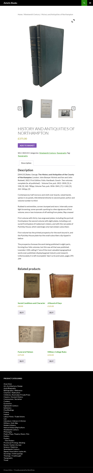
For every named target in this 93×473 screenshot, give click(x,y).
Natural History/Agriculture (14, 427)
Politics (6, 436)
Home (20, 14)
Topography (62, 153)
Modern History (10, 425)
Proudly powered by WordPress (24, 470)
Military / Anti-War (11, 423)
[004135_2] (46, 108)
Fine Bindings (9, 410)
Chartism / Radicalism (12, 393)
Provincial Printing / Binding (14, 443)
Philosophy (8, 432)
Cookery (7, 401)
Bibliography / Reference (13, 390)
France (6, 412)
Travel (6, 460)
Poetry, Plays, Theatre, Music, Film (16, 434)
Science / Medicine (11, 447)
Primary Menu (90, 3)
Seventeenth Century (11, 449)
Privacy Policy (8, 470)
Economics (8, 403)
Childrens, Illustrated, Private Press (17, 395)
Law (5, 419)
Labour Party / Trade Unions (14, 417)
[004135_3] (65, 113)
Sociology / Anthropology (13, 454)
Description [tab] (26, 163)
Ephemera (7, 408)
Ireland (6, 414)
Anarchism (8, 384)
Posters (6, 438)
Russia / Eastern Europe (12, 445)
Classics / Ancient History (13, 397)
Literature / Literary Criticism (15, 421)
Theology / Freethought (12, 456)
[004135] (27, 108)
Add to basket (27, 145)
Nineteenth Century (32, 14)
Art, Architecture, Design (13, 386)
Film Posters (9, 440)
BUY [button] (22, 312)
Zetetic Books (10, 3)
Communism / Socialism (13, 399)
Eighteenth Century (11, 406)
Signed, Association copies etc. (15, 451)
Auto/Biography (10, 388)
